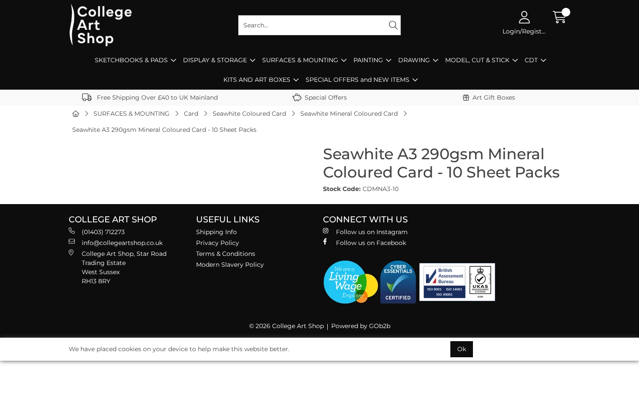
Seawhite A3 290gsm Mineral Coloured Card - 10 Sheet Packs (164, 130)
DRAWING (414, 60)
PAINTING (368, 60)
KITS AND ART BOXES (256, 80)
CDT (531, 60)
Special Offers (326, 97)
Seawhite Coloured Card (249, 113)
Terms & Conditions (225, 254)
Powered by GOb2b (360, 326)
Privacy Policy (217, 243)
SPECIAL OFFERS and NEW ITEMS (357, 80)
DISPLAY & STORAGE (215, 60)
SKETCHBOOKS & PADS (131, 60)
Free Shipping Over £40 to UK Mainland (156, 97)
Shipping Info (216, 232)
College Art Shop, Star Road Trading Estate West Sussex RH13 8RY (124, 267)
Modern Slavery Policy (230, 264)
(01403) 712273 (103, 232)
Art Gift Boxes (494, 97)
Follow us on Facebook (371, 243)
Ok (461, 349)
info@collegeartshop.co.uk (122, 243)
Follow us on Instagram (372, 232)
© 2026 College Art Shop (286, 326)
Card (191, 113)
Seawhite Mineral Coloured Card (349, 113)
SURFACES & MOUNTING (300, 60)
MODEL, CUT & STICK (477, 60)
